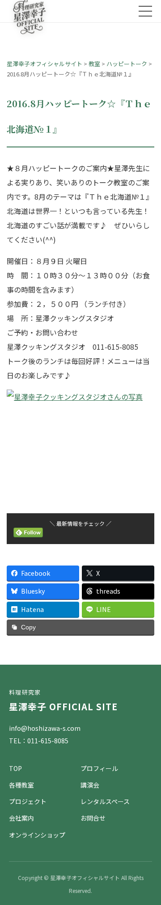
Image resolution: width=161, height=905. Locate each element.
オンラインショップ (37, 834)
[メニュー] (145, 11)
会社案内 (21, 817)
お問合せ (93, 817)
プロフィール (99, 768)
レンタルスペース (105, 801)
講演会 (89, 784)
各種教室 (21, 784)
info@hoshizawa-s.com (44, 728)
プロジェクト (28, 801)
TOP (15, 768)
